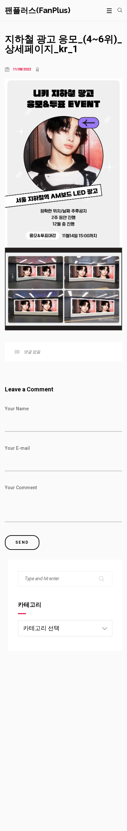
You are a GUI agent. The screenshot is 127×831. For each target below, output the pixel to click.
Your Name (17, 408)
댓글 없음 (32, 352)
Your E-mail (17, 448)
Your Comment (21, 487)
